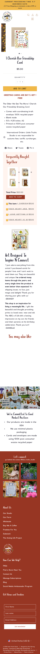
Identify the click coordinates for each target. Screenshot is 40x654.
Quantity (20, 77)
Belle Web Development (23, 648)
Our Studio (7, 513)
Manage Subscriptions (12, 578)
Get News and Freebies (13, 594)
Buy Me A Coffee (10, 525)
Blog (5, 582)
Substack (7, 534)
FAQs (5, 566)
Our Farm (7, 517)
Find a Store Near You (12, 570)
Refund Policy (18, 652)
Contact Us (7, 574)
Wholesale (7, 521)
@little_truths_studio (28, 459)
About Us (7, 507)
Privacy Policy (7, 652)
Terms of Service (28, 652)
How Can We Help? (12, 560)
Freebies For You (10, 530)
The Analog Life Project (12, 538)
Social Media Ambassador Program (17, 586)
